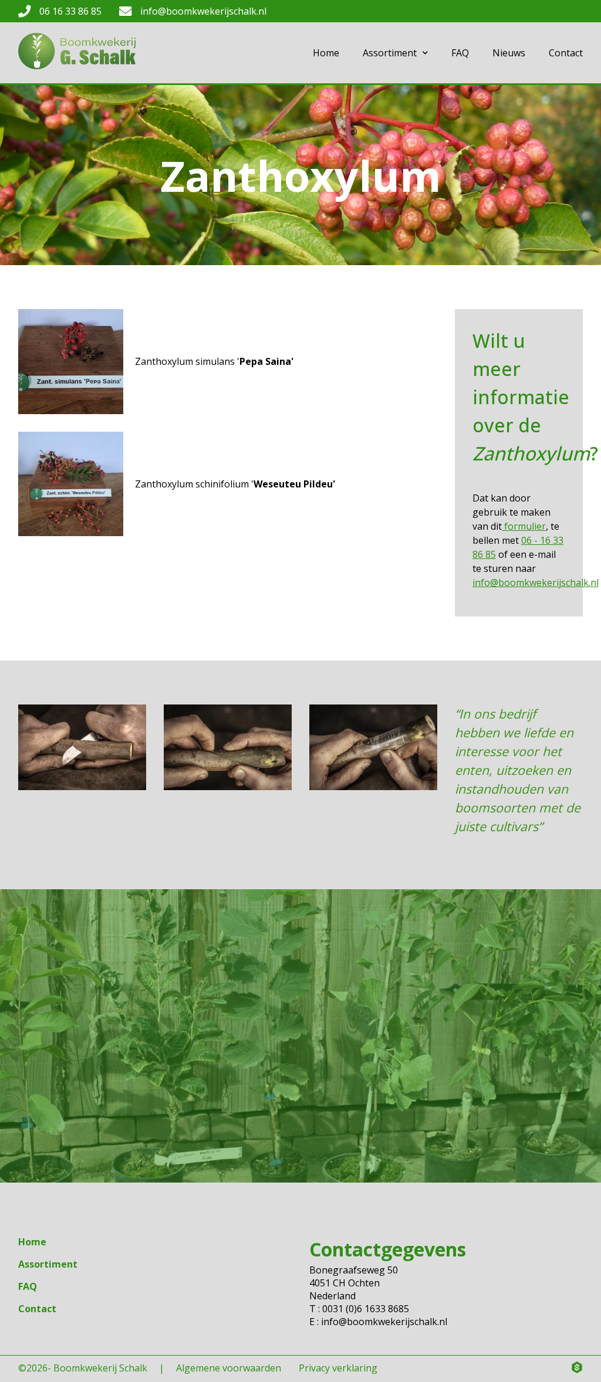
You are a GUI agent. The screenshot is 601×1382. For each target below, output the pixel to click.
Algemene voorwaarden (228, 1367)
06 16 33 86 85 (70, 11)
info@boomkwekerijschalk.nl (203, 11)
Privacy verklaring (338, 1367)
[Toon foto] (70, 361)
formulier (524, 526)
